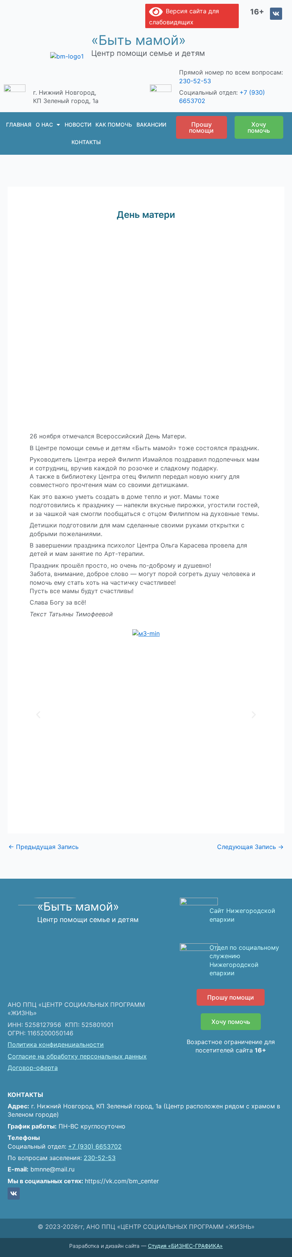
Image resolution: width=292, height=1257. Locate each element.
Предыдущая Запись (43, 847)
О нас (44, 124)
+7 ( (245, 92)
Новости (78, 124)
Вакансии (151, 124)
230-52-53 (195, 81)
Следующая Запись (250, 847)
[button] (38, 714)
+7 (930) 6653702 (95, 1146)
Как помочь (113, 124)
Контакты (86, 142)
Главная (18, 124)
